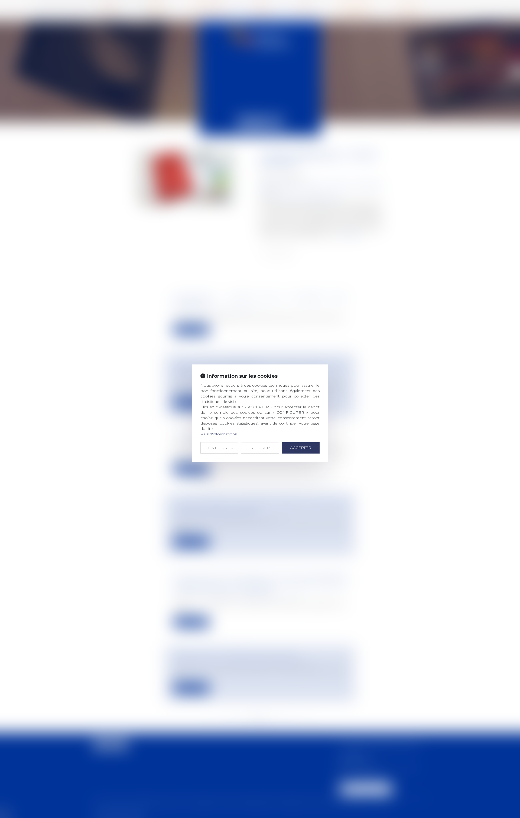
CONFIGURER (219, 447)
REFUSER (260, 447)
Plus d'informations (218, 434)
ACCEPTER (300, 447)
